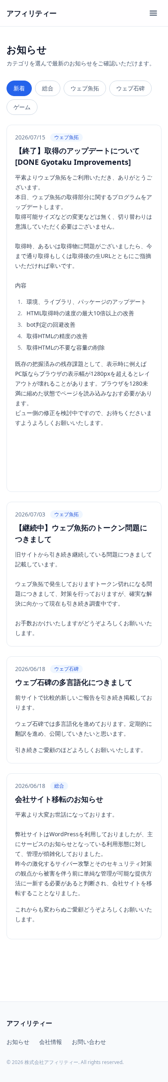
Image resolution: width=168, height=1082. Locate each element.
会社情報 (50, 1042)
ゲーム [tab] (22, 107)
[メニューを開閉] (153, 13)
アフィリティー (32, 13)
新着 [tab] (19, 88)
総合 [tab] (47, 88)
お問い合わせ (89, 1042)
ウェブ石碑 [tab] (130, 88)
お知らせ (18, 1042)
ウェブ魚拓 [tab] (85, 88)
